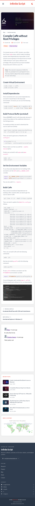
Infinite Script (17, 3)
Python (5, 46)
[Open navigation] (3, 4)
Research (3, 466)
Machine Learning (11, 32)
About (2, 475)
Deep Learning (13, 46)
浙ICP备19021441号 (17, 501)
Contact (3, 477)
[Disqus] (17, 348)
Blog (4, 32)
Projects (3, 469)
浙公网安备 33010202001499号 (17, 503)
